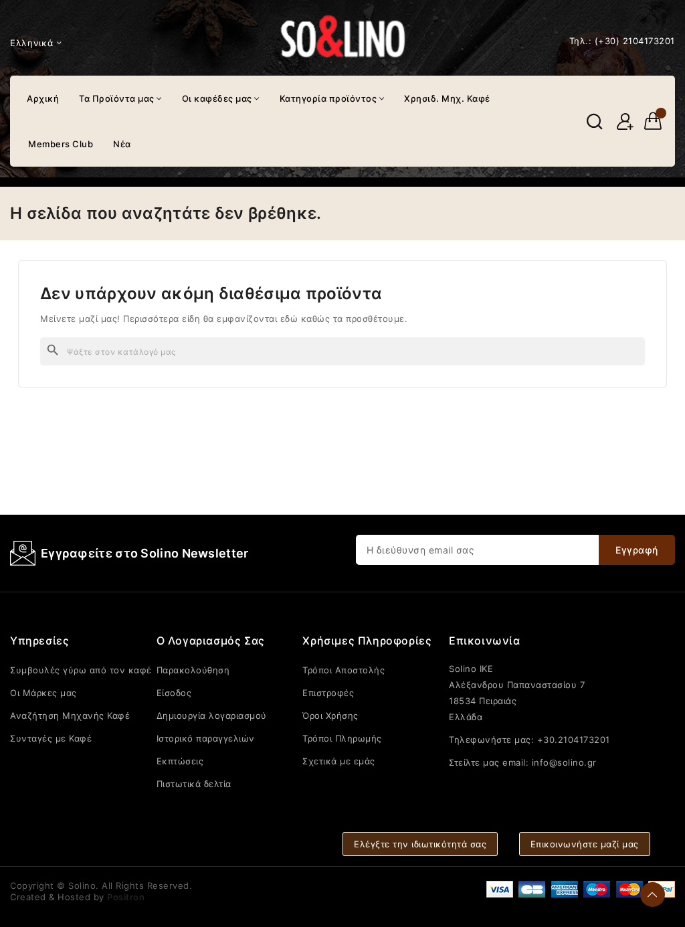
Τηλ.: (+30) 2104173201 (622, 40)
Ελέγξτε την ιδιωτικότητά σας (420, 844)
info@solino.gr (564, 762)
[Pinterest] (613, 786)
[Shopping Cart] (653, 121)
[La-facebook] (511, 786)
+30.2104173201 (573, 739)
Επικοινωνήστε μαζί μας (584, 844)
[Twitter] (536, 786)
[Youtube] (562, 786)
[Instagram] (587, 786)
